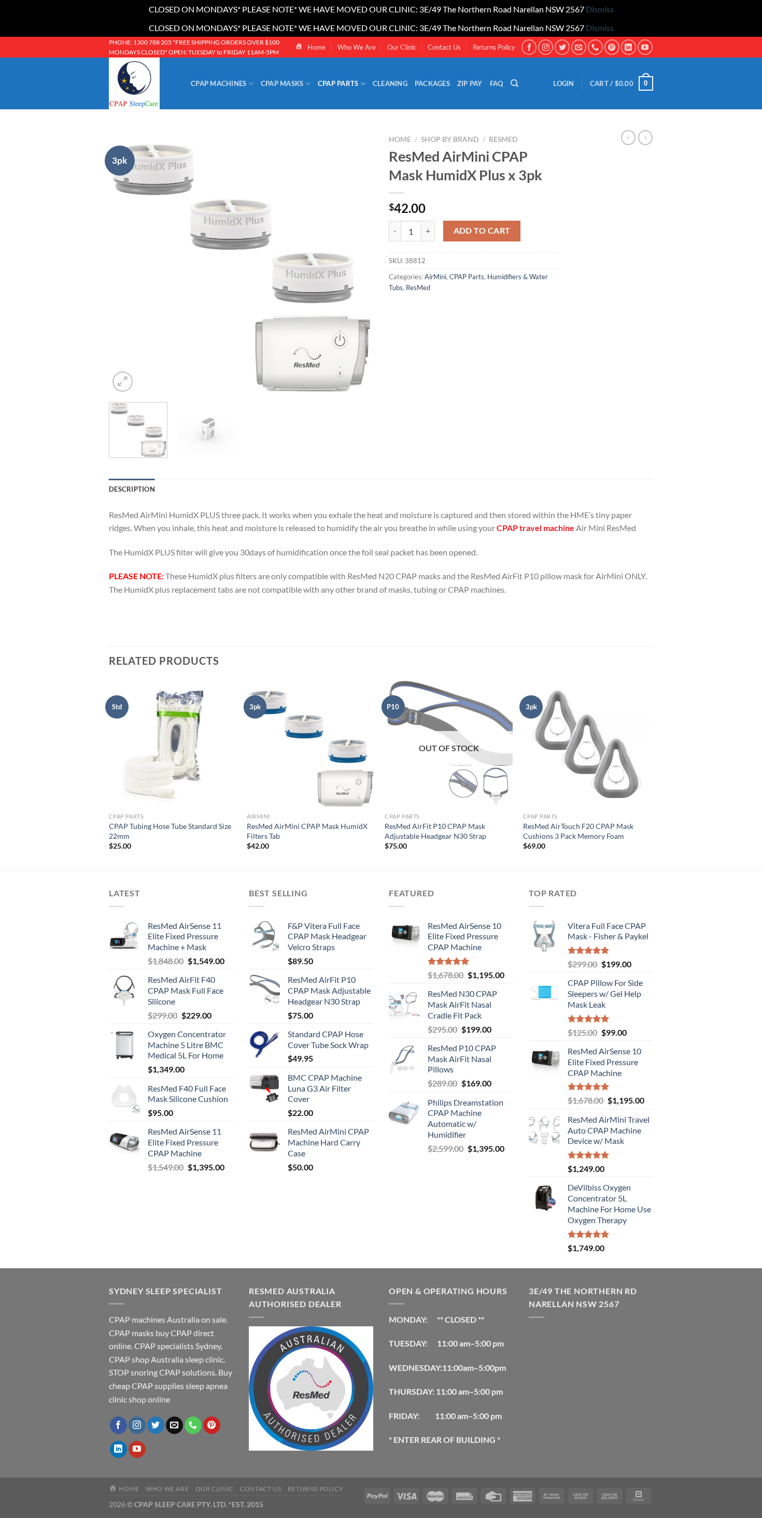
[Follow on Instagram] (545, 46)
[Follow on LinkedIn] (628, 46)
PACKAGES (432, 83)
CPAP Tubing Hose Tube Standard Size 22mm (170, 831)
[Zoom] (122, 381)
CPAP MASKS (282, 83)
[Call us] (595, 46)
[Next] (355, 262)
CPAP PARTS (338, 83)
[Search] (514, 83)
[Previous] (127, 262)
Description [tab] (132, 489)
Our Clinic (401, 47)
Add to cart (482, 230)
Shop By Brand (450, 139)
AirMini (435, 277)
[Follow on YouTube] (645, 46)
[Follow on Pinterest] (611, 46)
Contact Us (444, 47)
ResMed (503, 139)
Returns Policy (494, 47)
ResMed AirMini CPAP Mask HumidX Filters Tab (307, 831)
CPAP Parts (466, 277)
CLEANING (390, 83)
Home (400, 139)
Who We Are (356, 47)
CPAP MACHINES (218, 83)
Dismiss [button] (600, 9)
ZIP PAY (470, 83)
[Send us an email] (578, 46)
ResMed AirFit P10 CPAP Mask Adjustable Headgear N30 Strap (435, 831)
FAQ (496, 83)
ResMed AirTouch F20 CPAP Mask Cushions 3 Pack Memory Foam (578, 831)
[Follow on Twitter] (562, 46)
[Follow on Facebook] (529, 46)
